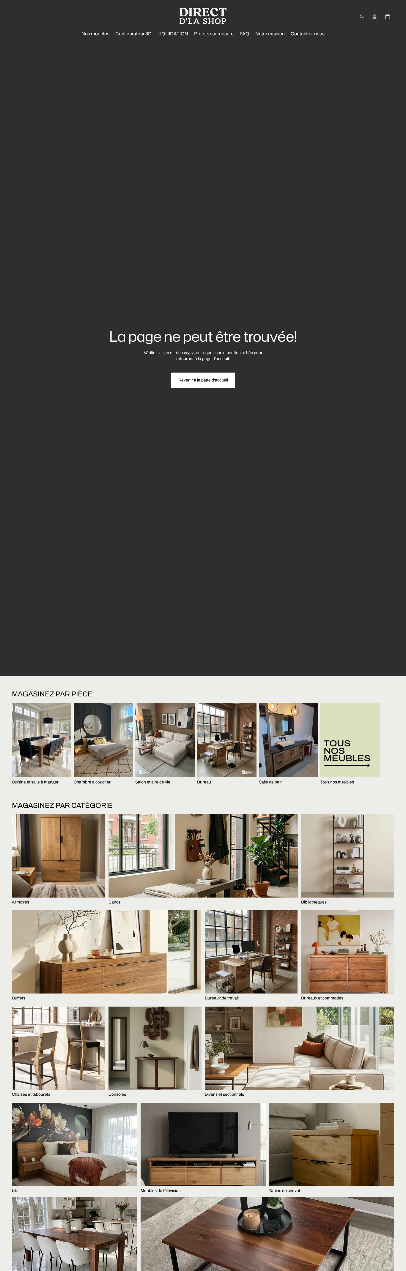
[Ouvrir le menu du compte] (374, 16)
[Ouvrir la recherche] (362, 16)
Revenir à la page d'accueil (203, 380)
